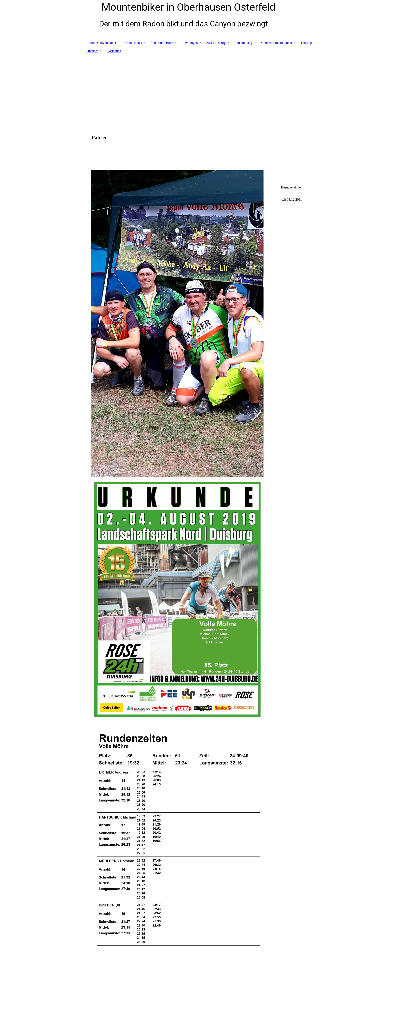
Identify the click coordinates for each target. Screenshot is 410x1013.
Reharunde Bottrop (163, 43)
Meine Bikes (133, 43)
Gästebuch (114, 51)
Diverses (92, 51)
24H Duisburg (216, 43)
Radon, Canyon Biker (101, 43)
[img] (205, 86)
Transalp (306, 43)
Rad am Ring (243, 43)
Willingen (191, 43)
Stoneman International (276, 43)
